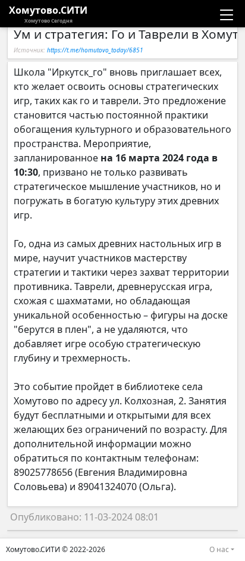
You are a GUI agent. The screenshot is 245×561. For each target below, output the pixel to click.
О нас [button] (219, 549)
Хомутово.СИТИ (48, 14)
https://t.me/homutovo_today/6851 (95, 50)
